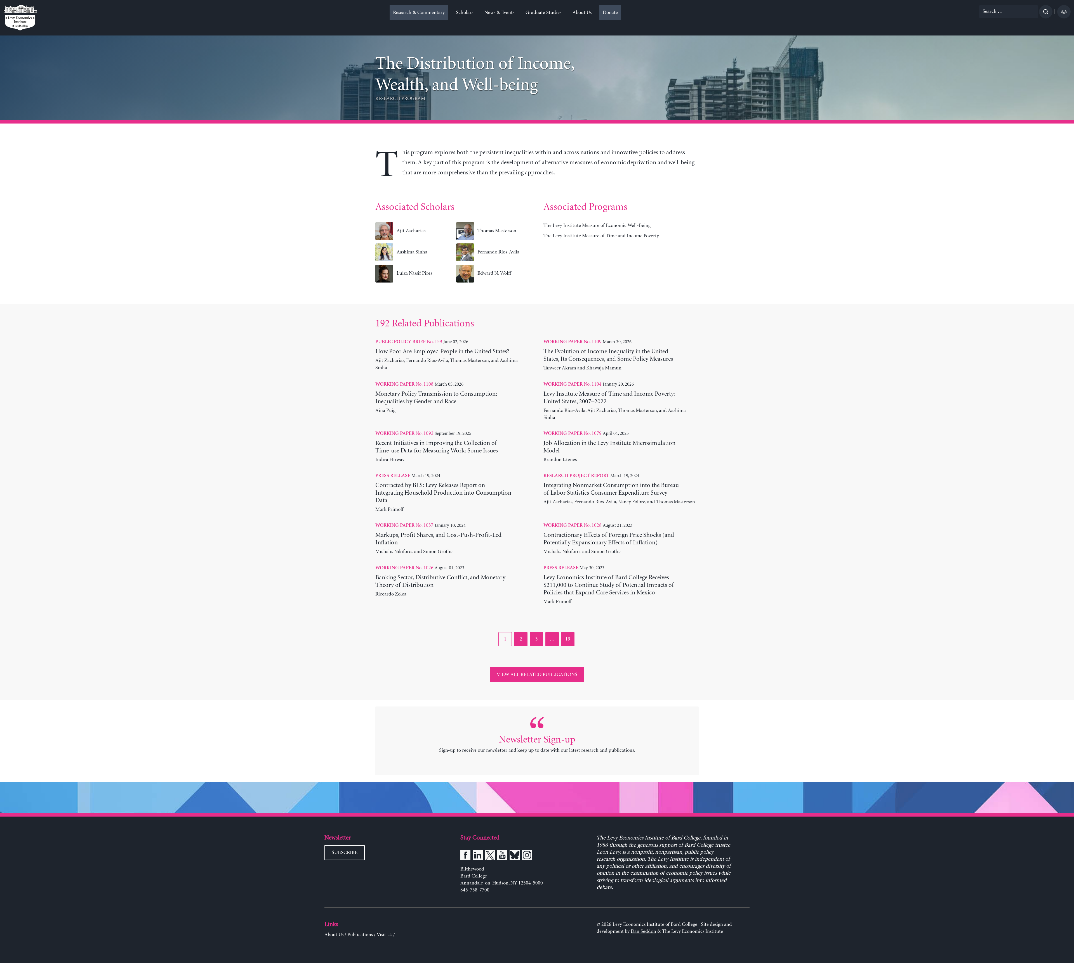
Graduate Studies (543, 12)
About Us (582, 12)
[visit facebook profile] (465, 856)
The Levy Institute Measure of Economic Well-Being (597, 225)
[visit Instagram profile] (527, 856)
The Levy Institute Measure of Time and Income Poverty (601, 236)
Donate (610, 12)
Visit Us (384, 935)
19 (569, 639)
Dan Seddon (643, 931)
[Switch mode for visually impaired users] (1064, 11)
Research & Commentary (419, 12)
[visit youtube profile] (502, 856)
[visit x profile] (490, 856)
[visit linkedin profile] (478, 856)
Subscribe (344, 852)
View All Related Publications (537, 674)
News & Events (499, 12)
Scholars (464, 12)
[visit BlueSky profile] (515, 856)
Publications (360, 935)
